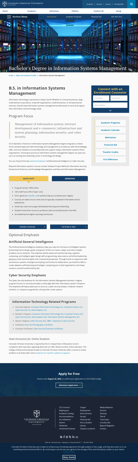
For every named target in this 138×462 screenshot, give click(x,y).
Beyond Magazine (107, 425)
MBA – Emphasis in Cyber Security (61, 321)
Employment (85, 410)
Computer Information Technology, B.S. (48, 314)
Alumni (108, 4)
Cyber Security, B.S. (23, 317)
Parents (99, 4)
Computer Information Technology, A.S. (47, 307)
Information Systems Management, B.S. (64, 317)
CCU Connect (64, 407)
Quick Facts (28, 178)
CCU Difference (110, 159)
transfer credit (34, 196)
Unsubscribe (105, 422)
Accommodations (66, 416)
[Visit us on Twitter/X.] (70, 436)
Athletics (75, 11)
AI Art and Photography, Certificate (38, 325)
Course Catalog (27, 227)
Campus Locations (87, 428)
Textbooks (63, 425)
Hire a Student (86, 422)
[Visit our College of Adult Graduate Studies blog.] (61, 437)
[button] (131, 4)
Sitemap (103, 413)
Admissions (54, 11)
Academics (31, 11)
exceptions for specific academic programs (52, 353)
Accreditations (65, 419)
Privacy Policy (69, 452)
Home (11, 75)
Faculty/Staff (118, 4)
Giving (118, 11)
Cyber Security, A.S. (23, 310)
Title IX (102, 416)
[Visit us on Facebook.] (64, 436)
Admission (70, 178)
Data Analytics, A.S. (39, 310)
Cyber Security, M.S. (38, 321)
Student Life (99, 11)
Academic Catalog (66, 413)
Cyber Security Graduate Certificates (48, 328)
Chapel (83, 407)
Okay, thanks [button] (69, 457)
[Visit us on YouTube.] (77, 437)
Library (83, 425)
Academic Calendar (110, 130)
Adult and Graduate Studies (26, 75)
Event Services (86, 413)
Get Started (51, 17)
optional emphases (38, 161)
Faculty (83, 416)
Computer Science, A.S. (73, 307)
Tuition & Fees (69, 227)
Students (90, 4)
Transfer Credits (110, 152)
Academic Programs (73, 17)
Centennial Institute (67, 428)
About (5, 11)
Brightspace (64, 410)
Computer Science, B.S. (74, 314)
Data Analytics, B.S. (39, 317)
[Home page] (23, 4)
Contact (103, 428)
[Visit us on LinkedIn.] (73, 436)
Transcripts (104, 419)
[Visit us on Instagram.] (67, 437)
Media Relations (106, 407)
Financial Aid (96, 17)
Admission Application (68, 385)
